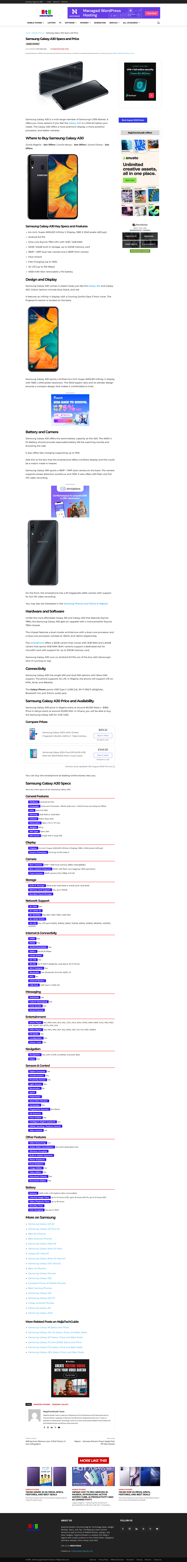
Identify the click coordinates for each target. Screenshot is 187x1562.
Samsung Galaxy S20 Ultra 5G (44, 1263)
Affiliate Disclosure (117, 1560)
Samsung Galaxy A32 (40, 1278)
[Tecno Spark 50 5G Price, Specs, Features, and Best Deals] (47, 1476)
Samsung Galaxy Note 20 (42, 1243)
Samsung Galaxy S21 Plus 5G (44, 1229)
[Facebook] (129, 49)
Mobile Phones (38, 33)
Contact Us (157, 1560)
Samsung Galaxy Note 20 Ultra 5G (47, 1258)
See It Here (103, 735)
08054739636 (75, 1545)
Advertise (93, 1560)
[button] (158, 23)
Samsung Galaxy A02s (40, 1313)
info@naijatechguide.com (82, 1551)
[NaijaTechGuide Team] (34, 1419)
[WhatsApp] (146, 49)
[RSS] (143, 1528)
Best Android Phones (40, 1238)
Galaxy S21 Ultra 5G (38, 1253)
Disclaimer (130, 1560)
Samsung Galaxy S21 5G (41, 1224)
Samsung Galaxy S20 (40, 1293)
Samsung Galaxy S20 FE (41, 1298)
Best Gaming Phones (40, 1288)
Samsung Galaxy (60, 1404)
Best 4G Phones (37, 1268)
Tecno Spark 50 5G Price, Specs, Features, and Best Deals (44, 1493)
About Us (148, 1560)
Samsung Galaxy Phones (42, 1273)
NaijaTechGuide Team (61, 49)
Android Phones (41, 1404)
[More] (158, 49)
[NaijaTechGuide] (46, 13)
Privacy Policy (103, 1560)
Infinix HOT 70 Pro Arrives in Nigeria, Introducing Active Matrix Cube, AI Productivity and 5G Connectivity (92, 1496)
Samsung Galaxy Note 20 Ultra (45, 1248)
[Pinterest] (141, 49)
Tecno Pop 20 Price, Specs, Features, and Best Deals (134, 1493)
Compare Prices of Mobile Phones (47, 1283)
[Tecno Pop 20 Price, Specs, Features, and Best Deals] (140, 1476)
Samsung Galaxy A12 (39, 1308)
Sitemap (139, 1560)
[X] (135, 49)
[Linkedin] (152, 49)
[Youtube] (59, 1427)
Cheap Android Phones (41, 1303)
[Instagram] (48, 1427)
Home (28, 33)
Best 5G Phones (37, 1233)
